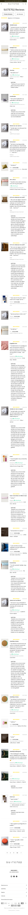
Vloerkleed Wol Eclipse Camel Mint (16, 656)
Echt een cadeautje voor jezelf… (17, 197)
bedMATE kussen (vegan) (15, 133)
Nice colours (13, 179)
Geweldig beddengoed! (15, 751)
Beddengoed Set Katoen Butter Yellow (17, 829)
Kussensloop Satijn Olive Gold (15, 169)
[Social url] (11, 906)
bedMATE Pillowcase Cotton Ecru (16, 333)
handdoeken (13, 96)
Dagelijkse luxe (13, 343)
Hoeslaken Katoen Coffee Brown (16, 534)
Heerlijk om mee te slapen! (16, 409)
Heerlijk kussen (13, 25)
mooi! (11, 456)
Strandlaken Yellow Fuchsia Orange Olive (17, 464)
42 (17, 853)
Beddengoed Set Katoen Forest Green (17, 764)
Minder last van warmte (16, 125)
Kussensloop (13, 562)
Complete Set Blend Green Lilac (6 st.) (17, 104)
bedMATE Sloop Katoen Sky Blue (16, 570)
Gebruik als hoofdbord (15, 600)
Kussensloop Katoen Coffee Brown (16, 741)
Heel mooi (12, 797)
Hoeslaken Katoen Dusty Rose (15, 358)
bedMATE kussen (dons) (14, 38)
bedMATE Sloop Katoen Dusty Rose (16, 187)
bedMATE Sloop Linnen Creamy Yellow (17, 60)
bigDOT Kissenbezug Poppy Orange (16, 845)
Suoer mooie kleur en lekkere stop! (18, 495)
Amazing (12, 70)
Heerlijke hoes (13, 47)
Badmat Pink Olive (13, 726)
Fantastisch (13, 142)
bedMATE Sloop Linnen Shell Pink (16, 502)
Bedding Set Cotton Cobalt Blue (16, 553)
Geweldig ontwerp (14, 641)
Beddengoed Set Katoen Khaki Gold (16, 212)
